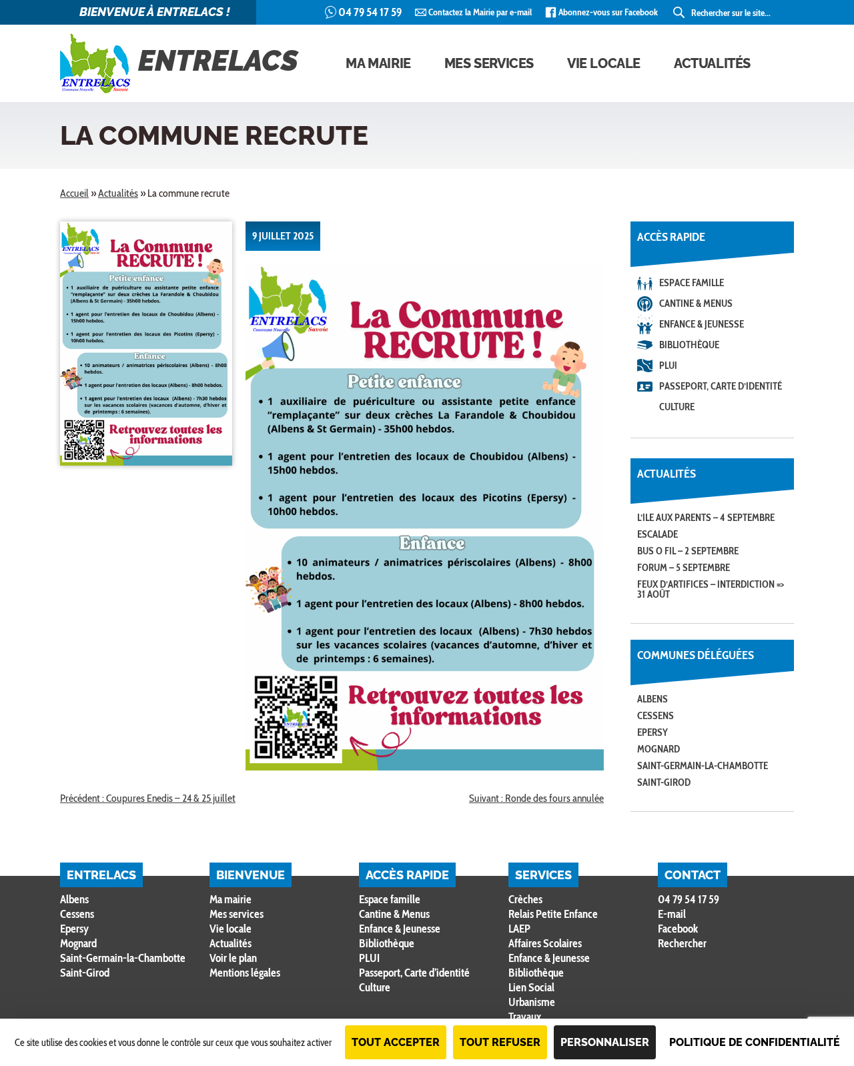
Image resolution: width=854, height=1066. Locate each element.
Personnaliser (604, 1042)
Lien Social (531, 987)
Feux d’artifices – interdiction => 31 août (710, 589)
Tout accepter (396, 1042)
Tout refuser (500, 1042)
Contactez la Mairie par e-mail (480, 12)
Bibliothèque (689, 345)
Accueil (74, 193)
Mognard (658, 749)
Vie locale (603, 63)
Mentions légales (244, 972)
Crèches (525, 899)
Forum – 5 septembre (683, 568)
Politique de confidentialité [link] (754, 1042)
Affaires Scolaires (545, 943)
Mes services (489, 63)
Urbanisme (531, 1002)
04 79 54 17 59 (370, 12)
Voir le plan (233, 958)
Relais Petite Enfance (553, 914)
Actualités (712, 63)
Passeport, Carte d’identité (720, 386)
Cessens (655, 716)
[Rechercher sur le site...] (680, 12)
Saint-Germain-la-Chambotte (702, 766)
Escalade (657, 534)
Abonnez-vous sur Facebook (608, 12)
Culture (677, 407)
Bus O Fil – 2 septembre (688, 551)
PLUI (668, 366)
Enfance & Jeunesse (701, 324)
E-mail (672, 914)
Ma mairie (378, 63)
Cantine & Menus (696, 304)
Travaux (524, 1016)
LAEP (519, 928)
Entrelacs (218, 60)
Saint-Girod (664, 782)
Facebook (678, 928)
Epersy (652, 732)
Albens (652, 699)
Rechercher (682, 943)
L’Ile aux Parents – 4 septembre (706, 518)
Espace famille (691, 283)
